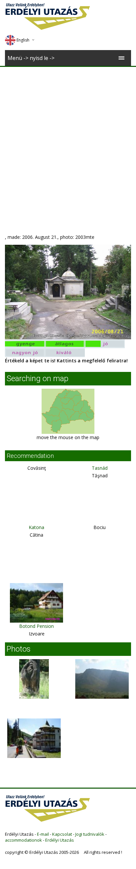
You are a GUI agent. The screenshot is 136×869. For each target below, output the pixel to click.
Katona (36, 527)
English (23, 40)
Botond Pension (36, 626)
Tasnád (100, 468)
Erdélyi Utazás (59, 840)
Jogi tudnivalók (89, 834)
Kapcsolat (62, 834)
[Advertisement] (68, 138)
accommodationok (23, 840)
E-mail (43, 834)
